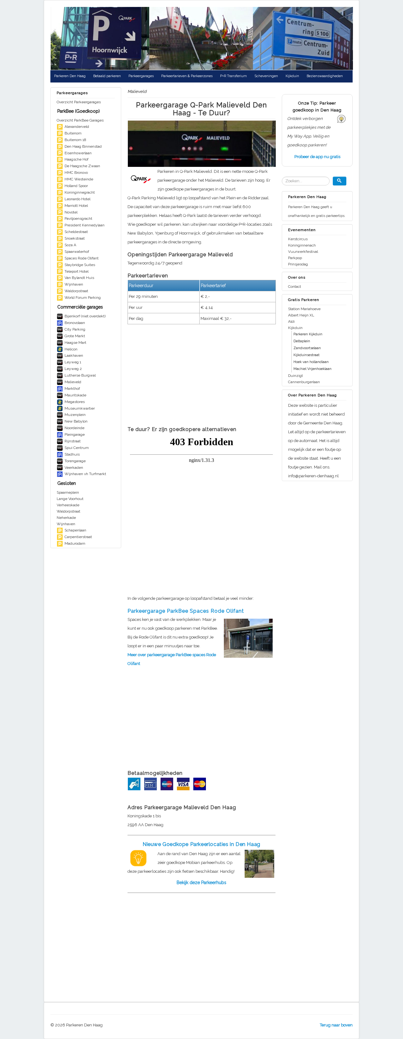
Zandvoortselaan (307, 348)
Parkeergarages (141, 76)
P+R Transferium (233, 76)
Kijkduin (292, 76)
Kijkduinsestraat (306, 355)
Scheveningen (266, 76)
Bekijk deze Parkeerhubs (201, 882)
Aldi (291, 321)
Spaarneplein (68, 492)
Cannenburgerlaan (304, 382)
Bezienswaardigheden (325, 76)
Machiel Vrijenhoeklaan (312, 369)
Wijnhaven (66, 524)
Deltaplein (301, 341)
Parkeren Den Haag (70, 76)
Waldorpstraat (68, 511)
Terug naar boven (336, 1025)
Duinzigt (295, 375)
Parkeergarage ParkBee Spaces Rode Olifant (186, 611)
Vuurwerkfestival (303, 251)
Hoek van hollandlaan (311, 362)
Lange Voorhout (70, 499)
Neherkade (66, 517)
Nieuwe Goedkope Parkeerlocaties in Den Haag (201, 844)
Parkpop (295, 258)
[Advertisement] (201, 377)
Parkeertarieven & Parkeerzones (187, 76)
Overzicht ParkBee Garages (80, 120)
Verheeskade (68, 505)
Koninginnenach (302, 245)
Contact (294, 286)
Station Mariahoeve (304, 309)
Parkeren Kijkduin (307, 334)
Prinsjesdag (298, 264)
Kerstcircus (298, 239)
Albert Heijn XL (301, 315)
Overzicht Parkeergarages (79, 102)
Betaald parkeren (107, 76)
